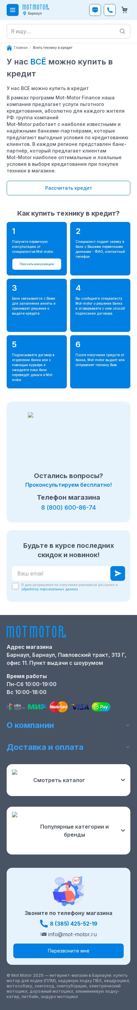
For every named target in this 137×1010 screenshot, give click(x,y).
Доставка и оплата (45, 747)
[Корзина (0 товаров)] (124, 10)
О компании (30, 725)
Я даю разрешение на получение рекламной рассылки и (69, 587)
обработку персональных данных (49, 589)
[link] (52, 48)
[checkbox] (15, 586)
